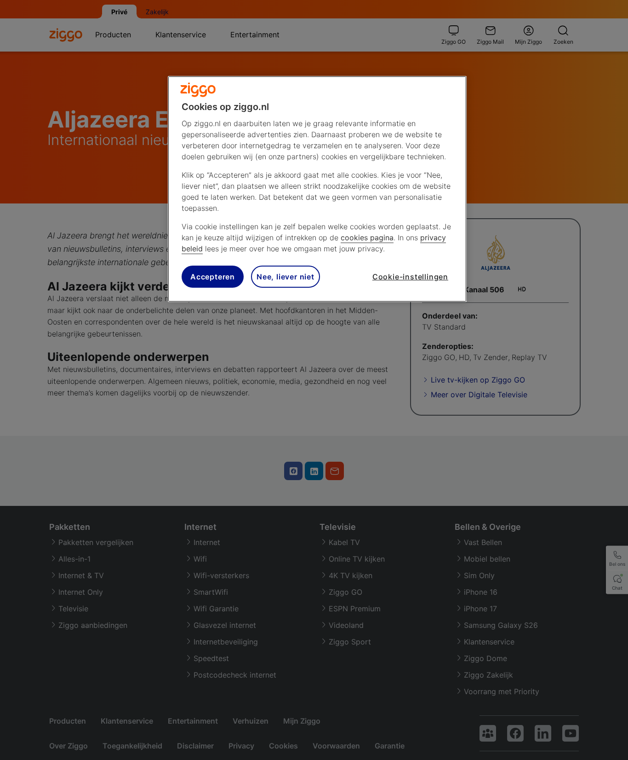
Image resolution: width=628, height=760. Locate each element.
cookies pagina (367, 237)
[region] (317, 189)
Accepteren (212, 276)
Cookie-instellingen (410, 276)
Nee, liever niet (285, 276)
